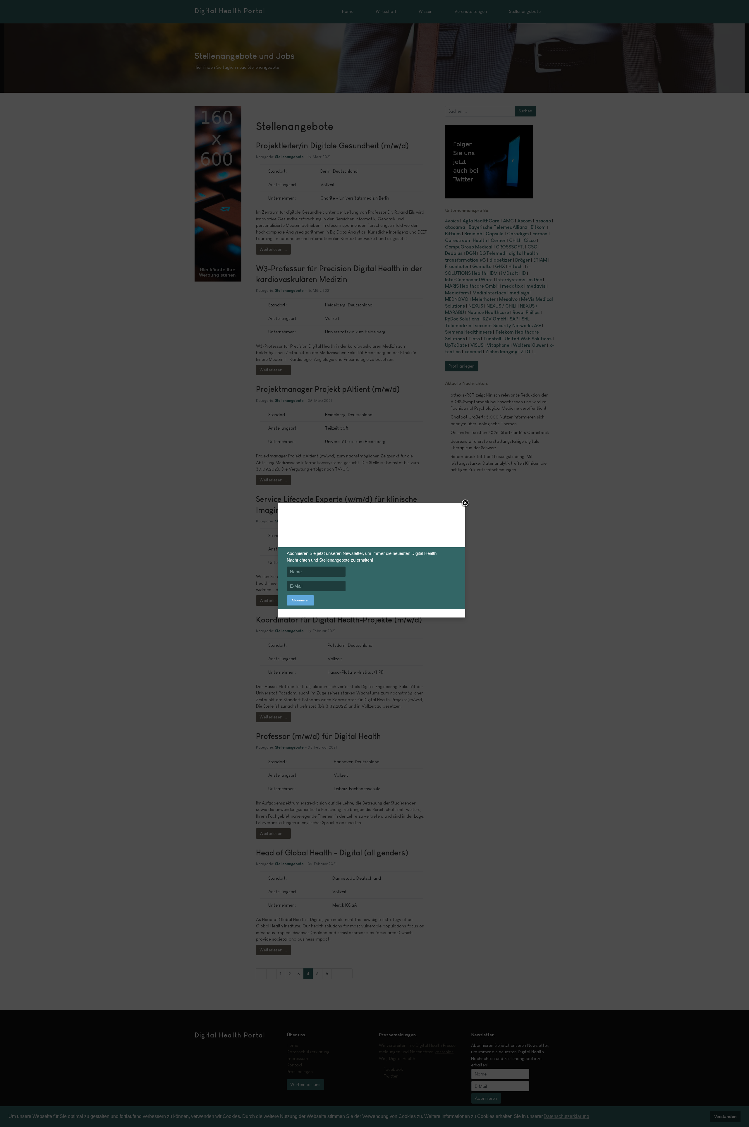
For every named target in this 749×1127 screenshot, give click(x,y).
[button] (465, 503)
